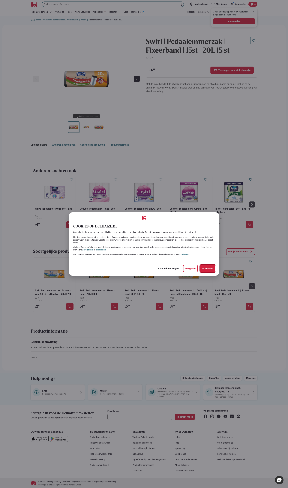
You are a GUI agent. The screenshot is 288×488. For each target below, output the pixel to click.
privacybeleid (87, 250)
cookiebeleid (101, 250)
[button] (279, 480)
